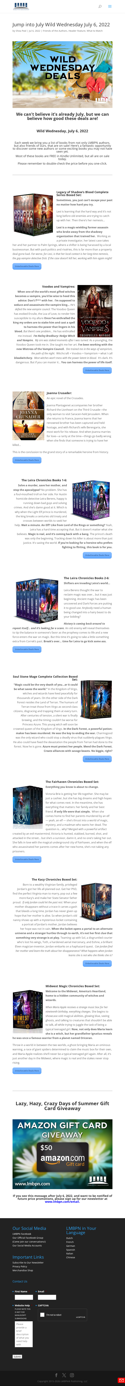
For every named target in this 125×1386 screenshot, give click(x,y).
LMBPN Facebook (22, 1233)
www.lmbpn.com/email (62, 1202)
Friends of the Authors (55, 30)
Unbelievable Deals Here (27, 266)
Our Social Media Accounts (27, 1245)
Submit (17, 1356)
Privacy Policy (20, 1266)
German (70, 1245)
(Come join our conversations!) (29, 1241)
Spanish (70, 1249)
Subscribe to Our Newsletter (28, 1262)
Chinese (70, 1257)
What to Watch (95, 30)
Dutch (69, 1238)
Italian (69, 1253)
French (70, 1241)
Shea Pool (21, 30)
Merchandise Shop (23, 1270)
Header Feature (77, 30)
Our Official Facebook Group (28, 1237)
